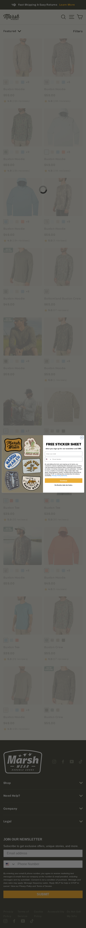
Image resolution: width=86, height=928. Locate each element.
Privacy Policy (56, 475)
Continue (63, 480)
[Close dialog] (81, 437)
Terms (65, 475)
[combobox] (48, 459)
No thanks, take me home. (64, 485)
